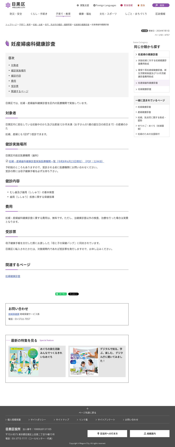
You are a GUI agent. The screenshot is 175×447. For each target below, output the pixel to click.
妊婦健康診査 (12, 276)
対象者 (14, 65)
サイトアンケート (106, 420)
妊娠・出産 (38, 25)
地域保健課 (13, 314)
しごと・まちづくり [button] (136, 14)
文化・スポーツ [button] (108, 14)
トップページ (11, 25)
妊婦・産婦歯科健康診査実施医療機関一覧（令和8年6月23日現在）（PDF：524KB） (56, 161)
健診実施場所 (18, 70)
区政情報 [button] (160, 14)
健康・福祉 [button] (85, 14)
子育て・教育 (25, 25)
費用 (13, 81)
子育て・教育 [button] (63, 14)
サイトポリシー (38, 420)
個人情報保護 (14, 420)
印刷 (145, 31)
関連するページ (19, 91)
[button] (83, 5)
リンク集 (83, 420)
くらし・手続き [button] (38, 14)
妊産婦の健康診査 (81, 25)
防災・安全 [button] (16, 14)
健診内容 (16, 76)
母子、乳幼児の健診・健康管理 (58, 25)
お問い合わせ (131, 420)
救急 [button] (143, 5)
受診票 (14, 86)
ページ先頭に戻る (87, 413)
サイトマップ (62, 420)
